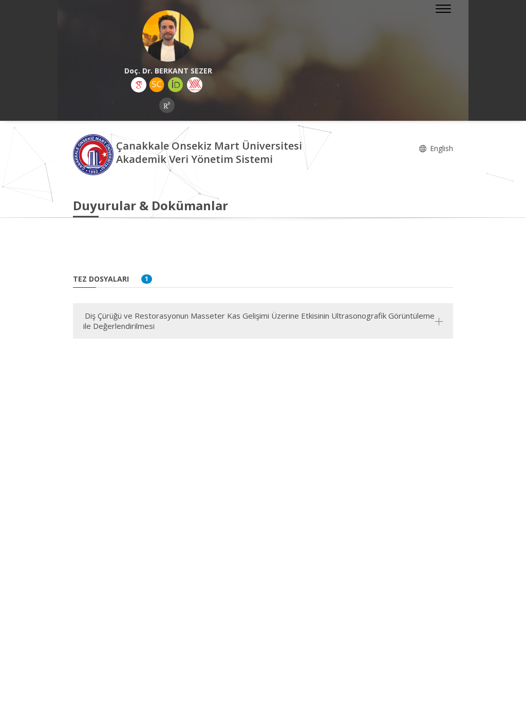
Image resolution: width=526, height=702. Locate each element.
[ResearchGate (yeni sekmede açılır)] (167, 105)
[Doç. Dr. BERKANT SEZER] (168, 36)
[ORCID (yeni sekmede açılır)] (175, 85)
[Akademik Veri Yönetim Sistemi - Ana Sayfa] (94, 154)
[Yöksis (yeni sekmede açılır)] (194, 85)
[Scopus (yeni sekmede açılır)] (156, 85)
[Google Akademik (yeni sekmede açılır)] (138, 85)
